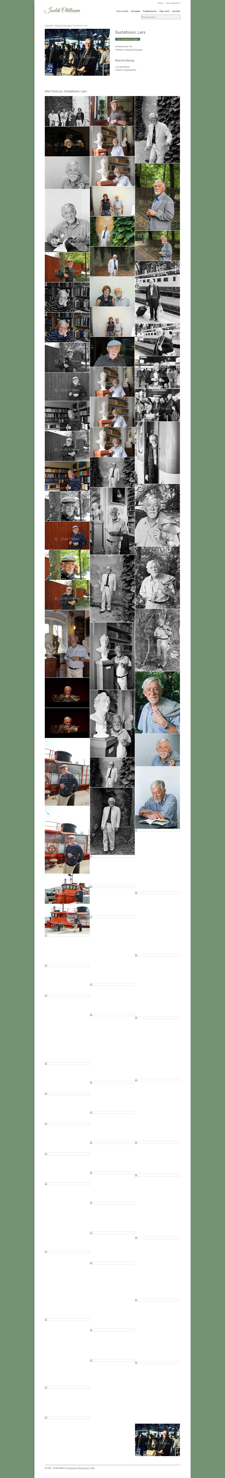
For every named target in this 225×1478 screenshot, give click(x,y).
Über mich (164, 11)
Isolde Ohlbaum (62, 11)
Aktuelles (135, 11)
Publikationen (150, 11)
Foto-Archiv (122, 11)
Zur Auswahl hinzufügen (127, 39)
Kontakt (176, 11)
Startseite (49, 25)
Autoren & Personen (63, 25)
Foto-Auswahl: (173, 3)
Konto (160, 3)
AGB (92, 1468)
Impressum (72, 1468)
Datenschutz (83, 1468)
